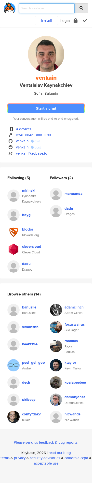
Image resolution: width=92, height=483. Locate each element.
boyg (26, 215)
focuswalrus (75, 324)
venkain (22, 141)
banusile (29, 307)
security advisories (45, 457)
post (37, 147)
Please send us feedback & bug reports (46, 442)
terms (5, 457)
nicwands (72, 414)
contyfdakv (31, 414)
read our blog (60, 452)
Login (65, 20)
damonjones (75, 397)
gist (37, 141)
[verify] (85, 20)
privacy (20, 457)
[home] (9, 7)
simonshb (30, 327)
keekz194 (30, 344)
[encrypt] (76, 20)
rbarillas (71, 341)
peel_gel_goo (33, 362)
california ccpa (76, 457)
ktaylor (70, 362)
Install (46, 20)
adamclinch (74, 307)
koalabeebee (75, 382)
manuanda (73, 193)
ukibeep (29, 399)
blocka (27, 229)
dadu (26, 263)
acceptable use (46, 463)
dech (26, 382)
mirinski (28, 190)
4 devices (23, 129)
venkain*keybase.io (31, 153)
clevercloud (31, 246)
